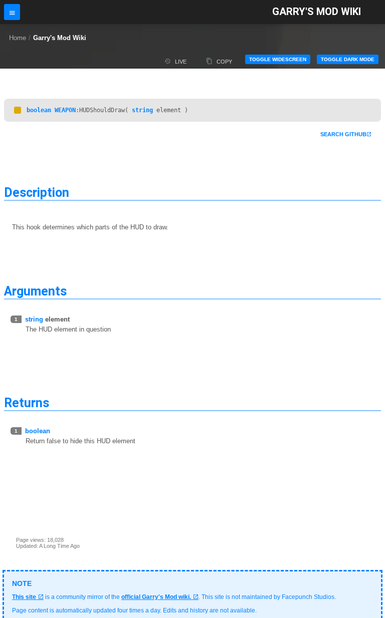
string (142, 110)
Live (180, 62)
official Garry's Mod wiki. (156, 596)
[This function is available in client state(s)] (17, 110)
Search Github (343, 134)
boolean (39, 110)
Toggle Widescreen (277, 59)
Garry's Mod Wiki (316, 12)
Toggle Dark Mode (347, 59)
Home (17, 38)
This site (24, 596)
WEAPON (65, 110)
